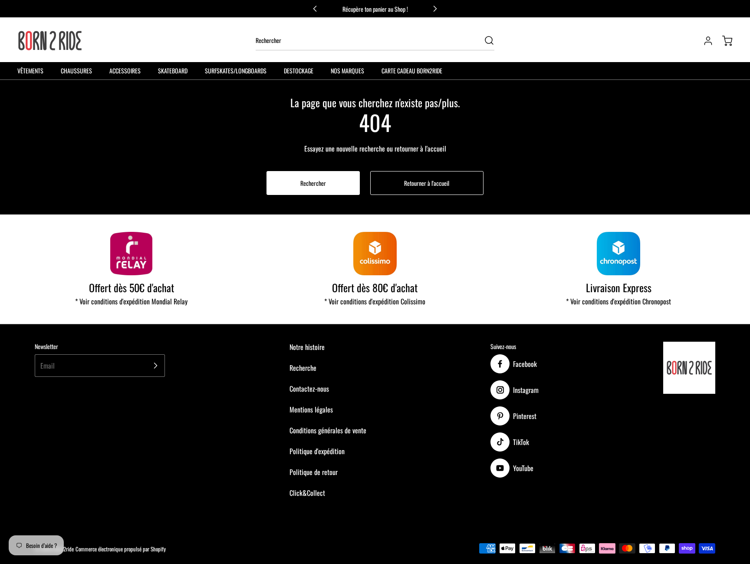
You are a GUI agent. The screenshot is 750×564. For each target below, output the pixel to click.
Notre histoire (307, 347)
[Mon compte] (704, 40)
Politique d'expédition (317, 451)
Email (47, 365)
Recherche (302, 368)
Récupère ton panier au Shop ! (375, 8)
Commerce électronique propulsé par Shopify (121, 549)
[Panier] (723, 40)
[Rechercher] (484, 40)
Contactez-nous (309, 388)
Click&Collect (307, 493)
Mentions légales (311, 409)
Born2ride (64, 549)
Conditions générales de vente (327, 430)
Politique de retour (313, 472)
